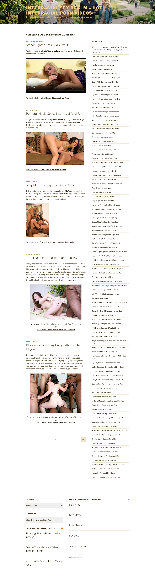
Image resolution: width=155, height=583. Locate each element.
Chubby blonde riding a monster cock (105, 112)
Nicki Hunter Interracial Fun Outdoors (105, 328)
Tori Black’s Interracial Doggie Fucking (51, 258)
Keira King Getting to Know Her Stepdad (106, 324)
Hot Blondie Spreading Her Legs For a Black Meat (109, 286)
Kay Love (74, 535)
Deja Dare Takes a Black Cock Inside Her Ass (108, 375)
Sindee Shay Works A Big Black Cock (105, 222)
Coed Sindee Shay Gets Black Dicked (105, 290)
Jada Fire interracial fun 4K (101, 146)
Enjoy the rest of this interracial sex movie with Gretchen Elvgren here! (56, 417)
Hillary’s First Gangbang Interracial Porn (106, 477)
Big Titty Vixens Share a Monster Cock (106, 363)
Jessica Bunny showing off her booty (105, 124)
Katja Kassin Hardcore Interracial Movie (106, 447)
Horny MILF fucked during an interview (106, 99)
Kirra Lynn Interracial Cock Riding (104, 392)
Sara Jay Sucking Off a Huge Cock (104, 192)
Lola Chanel (76, 525)
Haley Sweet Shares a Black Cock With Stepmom (110, 430)
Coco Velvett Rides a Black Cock (104, 397)
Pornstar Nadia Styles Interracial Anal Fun (54, 113)
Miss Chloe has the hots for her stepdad (106, 129)
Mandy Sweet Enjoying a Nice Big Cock (106, 422)
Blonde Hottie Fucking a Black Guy (104, 405)
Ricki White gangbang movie (102, 141)
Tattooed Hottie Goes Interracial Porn (105, 469)
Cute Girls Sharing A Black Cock (103, 196)
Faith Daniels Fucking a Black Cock (104, 414)
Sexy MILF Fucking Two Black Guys (50, 185)
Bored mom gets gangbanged (102, 137)
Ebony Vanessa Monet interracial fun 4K (106, 167)
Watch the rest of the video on (46, 169)
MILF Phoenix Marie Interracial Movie (105, 294)
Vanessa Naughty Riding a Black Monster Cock (109, 418)
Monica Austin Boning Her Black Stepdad (107, 226)
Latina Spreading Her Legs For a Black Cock (108, 367)
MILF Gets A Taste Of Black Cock (104, 179)
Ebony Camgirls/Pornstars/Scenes (86, 499)
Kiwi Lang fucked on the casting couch (106, 78)
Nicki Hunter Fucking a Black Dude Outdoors (108, 260)
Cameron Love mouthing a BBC (103, 133)
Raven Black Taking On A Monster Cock (106, 175)
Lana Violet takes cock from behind (105, 57)
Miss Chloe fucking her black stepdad (105, 116)
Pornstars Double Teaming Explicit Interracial (108, 464)
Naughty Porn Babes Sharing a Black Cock (107, 256)
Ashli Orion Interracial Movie (102, 188)
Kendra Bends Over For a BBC (103, 409)
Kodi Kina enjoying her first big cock (105, 73)
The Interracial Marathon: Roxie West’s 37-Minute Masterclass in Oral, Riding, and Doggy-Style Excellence (110, 49)
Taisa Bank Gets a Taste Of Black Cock (106, 243)
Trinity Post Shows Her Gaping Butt (104, 352)
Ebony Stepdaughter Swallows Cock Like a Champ (110, 252)
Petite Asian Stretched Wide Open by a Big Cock (109, 302)
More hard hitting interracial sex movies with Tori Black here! (56, 324)
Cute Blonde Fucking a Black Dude (104, 388)
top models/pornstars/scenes (40, 528)
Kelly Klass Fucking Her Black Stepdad (106, 332)
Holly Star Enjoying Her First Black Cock (106, 264)
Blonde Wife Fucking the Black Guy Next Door (108, 347)
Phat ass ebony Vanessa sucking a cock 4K (107, 162)
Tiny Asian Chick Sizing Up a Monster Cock (107, 311)
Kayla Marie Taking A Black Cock (104, 230)
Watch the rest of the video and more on (50, 242)
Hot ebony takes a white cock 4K (104, 171)
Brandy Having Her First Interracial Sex (106, 456)
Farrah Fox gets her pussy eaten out (104, 103)
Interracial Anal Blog (79, 557)
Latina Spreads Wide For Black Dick (105, 452)
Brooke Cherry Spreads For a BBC (104, 439)
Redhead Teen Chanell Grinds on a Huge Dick (108, 268)
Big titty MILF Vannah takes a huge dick (106, 86)
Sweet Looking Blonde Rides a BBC (105, 426)
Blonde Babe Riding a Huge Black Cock (106, 435)
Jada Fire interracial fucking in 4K (104, 150)
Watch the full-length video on (47, 98)
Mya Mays (75, 514)
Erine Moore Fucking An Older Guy (104, 213)
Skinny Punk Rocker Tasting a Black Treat (107, 281)
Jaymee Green (77, 546)
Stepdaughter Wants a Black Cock (104, 247)
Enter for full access (56, 329)
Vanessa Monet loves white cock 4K (105, 158)
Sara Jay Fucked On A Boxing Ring (104, 218)
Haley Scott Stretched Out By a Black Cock (107, 380)
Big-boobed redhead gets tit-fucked (105, 95)
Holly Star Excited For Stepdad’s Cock (105, 239)
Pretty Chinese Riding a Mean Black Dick (107, 319)
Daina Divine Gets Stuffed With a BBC (105, 307)
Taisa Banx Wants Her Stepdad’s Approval (107, 184)
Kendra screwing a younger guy (103, 65)
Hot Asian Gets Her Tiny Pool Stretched (106, 371)
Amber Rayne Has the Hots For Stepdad (106, 209)
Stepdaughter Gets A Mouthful (47, 45)
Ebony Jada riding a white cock (103, 154)
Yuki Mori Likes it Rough (100, 298)
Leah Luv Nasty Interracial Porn (103, 443)
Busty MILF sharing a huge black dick (105, 82)
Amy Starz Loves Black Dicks (102, 277)
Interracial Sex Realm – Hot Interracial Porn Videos (64, 10)
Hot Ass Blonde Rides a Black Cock (104, 460)
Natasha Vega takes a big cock (103, 107)
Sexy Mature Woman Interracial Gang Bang (107, 384)
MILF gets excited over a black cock (105, 120)
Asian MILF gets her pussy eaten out (105, 90)
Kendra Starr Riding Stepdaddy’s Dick (105, 235)
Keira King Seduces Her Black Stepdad (106, 205)
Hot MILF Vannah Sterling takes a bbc (105, 61)
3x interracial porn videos (72, 557)
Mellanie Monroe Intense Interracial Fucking (108, 401)
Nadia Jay (74, 504)
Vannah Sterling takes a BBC (102, 69)
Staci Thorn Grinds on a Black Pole (104, 315)
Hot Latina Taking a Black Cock (103, 473)
